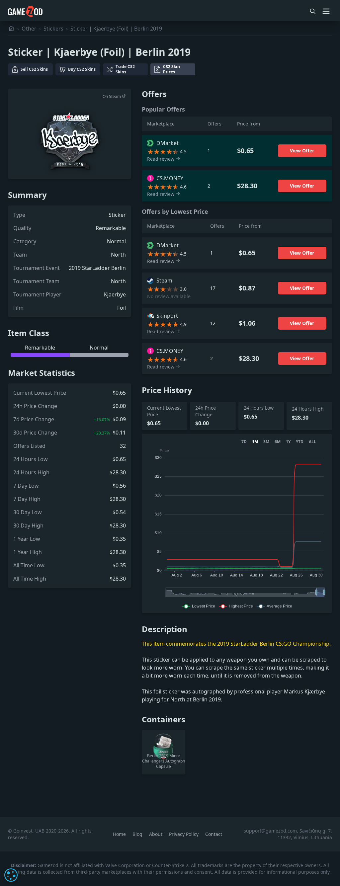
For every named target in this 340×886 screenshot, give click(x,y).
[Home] (11, 28)
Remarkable (111, 228)
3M (266, 441)
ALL (312, 441)
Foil (121, 307)
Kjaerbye (115, 294)
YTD (299, 441)
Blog (138, 834)
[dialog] (11, 875)
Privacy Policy (184, 834)
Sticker (117, 214)
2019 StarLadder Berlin (97, 268)
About (156, 834)
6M (278, 441)
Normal (116, 241)
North (118, 254)
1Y (288, 441)
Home (120, 834)
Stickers (53, 28)
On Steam (112, 96)
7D (244, 441)
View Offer (302, 150)
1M (255, 441)
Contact (213, 834)
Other (29, 28)
